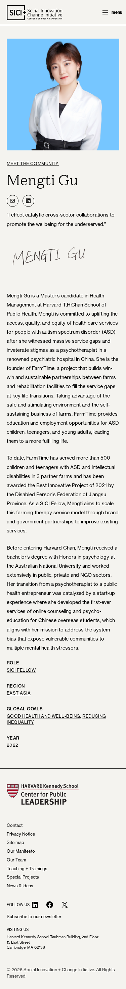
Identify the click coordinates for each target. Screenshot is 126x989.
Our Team (16, 859)
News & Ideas (20, 885)
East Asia (19, 693)
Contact (15, 825)
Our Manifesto (21, 851)
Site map (15, 842)
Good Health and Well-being (43, 716)
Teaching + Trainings (27, 868)
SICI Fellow (21, 670)
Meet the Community (33, 163)
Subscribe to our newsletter (34, 916)
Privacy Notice (21, 834)
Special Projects (23, 877)
